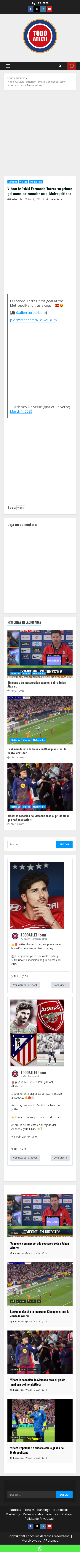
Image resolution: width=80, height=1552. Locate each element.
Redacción (16, 199)
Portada (14, 1233)
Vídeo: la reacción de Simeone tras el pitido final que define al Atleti (40, 787)
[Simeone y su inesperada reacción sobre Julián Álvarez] (40, 1215)
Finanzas (52, 1514)
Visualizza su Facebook (25, 985)
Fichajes (29, 1510)
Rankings (43, 1510)
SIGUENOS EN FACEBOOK (71, 66)
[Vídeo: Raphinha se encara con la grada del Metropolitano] (40, 1420)
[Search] (60, 65)
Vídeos (23, 182)
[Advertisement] (40, 135)
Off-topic (66, 1514)
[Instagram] (43, 9)
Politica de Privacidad (39, 1519)
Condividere (60, 985)
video (20, 507)
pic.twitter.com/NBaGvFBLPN (33, 320)
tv (39, 1301)
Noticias (13, 182)
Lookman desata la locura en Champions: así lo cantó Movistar (40, 720)
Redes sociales (33, 1514)
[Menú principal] (8, 66)
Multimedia (36, 182)
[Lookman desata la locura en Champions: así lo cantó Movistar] (40, 1283)
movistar (21, 1301)
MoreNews (29, 1540)
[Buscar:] (31, 844)
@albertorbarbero (31, 312)
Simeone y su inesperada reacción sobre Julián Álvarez (40, 654)
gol (12, 1301)
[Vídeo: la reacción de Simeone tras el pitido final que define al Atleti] (40, 1352)
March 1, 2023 (21, 411)
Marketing (13, 1514)
